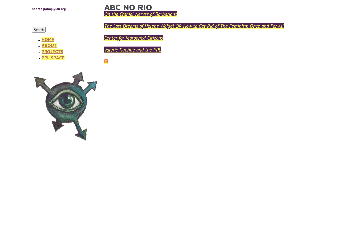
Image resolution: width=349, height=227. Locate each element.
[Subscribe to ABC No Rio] (106, 62)
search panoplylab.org (49, 9)
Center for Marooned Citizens (133, 38)
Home (48, 39)
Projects (52, 51)
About (49, 45)
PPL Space (53, 57)
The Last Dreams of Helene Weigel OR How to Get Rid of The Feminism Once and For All (194, 26)
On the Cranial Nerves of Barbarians (140, 14)
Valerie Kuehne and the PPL (132, 50)
